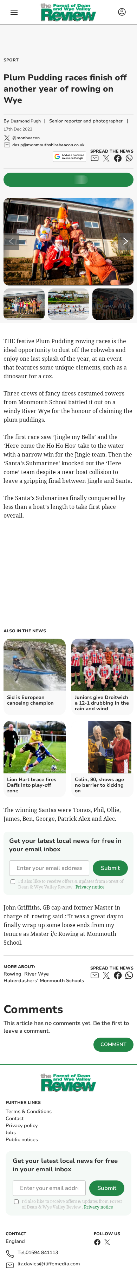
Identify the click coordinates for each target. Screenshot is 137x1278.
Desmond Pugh (26, 121)
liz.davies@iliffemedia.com (49, 1264)
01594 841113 (42, 1253)
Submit (110, 868)
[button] (14, 12)
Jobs (11, 1132)
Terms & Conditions (29, 1111)
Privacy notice (90, 887)
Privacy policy (22, 1125)
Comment (113, 1044)
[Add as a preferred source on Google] (69, 156)
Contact (15, 1118)
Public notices (22, 1139)
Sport (11, 60)
